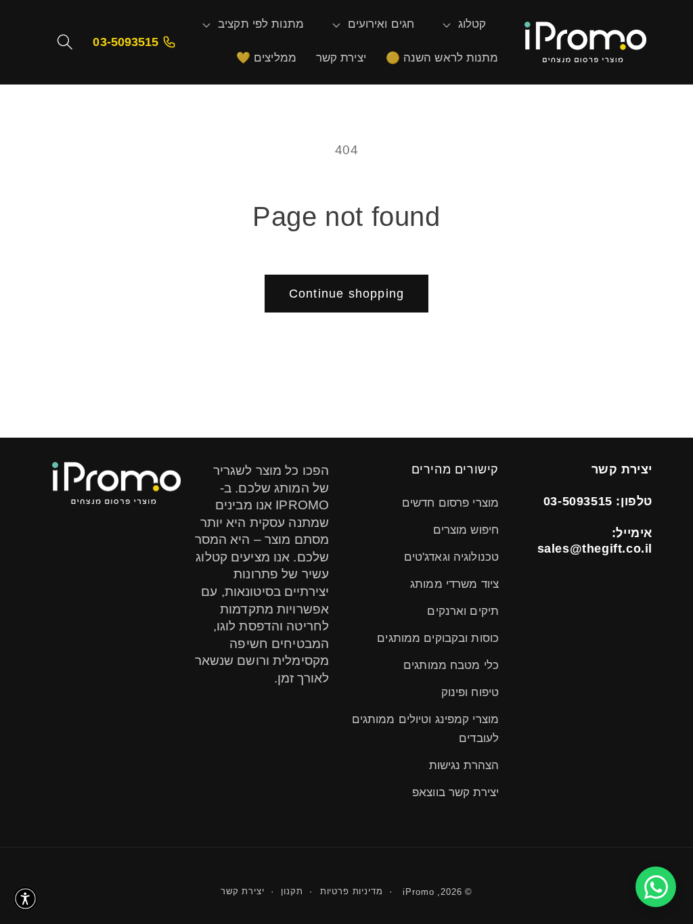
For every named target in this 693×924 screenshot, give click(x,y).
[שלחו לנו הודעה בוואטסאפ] (655, 887)
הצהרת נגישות (464, 765)
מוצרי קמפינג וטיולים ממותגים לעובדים (425, 729)
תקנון (292, 891)
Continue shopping (346, 293)
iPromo (418, 892)
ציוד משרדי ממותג (454, 584)
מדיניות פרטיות (351, 891)
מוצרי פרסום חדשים (450, 502)
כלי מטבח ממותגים (451, 665)
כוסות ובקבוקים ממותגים (438, 638)
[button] (472, 25)
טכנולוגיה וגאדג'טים (451, 557)
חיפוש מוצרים (466, 530)
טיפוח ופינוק (470, 692)
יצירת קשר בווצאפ (455, 792)
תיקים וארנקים (463, 611)
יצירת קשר (243, 891)
